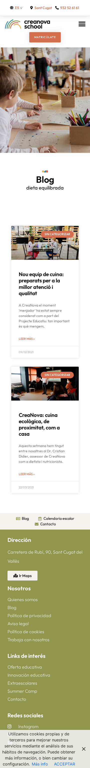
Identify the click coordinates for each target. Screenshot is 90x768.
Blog (45, 179)
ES (17, 8)
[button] (82, 24)
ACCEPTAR (64, 763)
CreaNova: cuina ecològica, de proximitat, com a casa (39, 424)
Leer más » (27, 339)
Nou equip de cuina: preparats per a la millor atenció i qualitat (41, 283)
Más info (40, 763)
